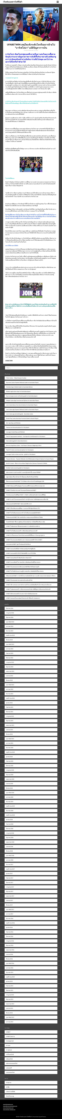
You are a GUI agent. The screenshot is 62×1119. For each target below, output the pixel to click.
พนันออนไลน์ (9, 1059)
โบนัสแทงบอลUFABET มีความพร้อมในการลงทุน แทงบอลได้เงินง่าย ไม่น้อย (24, 517)
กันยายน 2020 (9, 761)
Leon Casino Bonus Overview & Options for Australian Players (22, 405)
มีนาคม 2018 (9, 851)
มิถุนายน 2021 (9, 720)
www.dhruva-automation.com (10, 1106)
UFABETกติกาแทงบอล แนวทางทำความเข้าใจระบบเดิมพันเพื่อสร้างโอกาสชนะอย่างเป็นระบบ (28, 584)
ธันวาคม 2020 (9, 747)
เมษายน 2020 (9, 783)
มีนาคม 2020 (9, 788)
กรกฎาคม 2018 (10, 833)
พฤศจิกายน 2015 (10, 977)
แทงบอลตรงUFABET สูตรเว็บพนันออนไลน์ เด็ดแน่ (18, 544)
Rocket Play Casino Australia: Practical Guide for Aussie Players (22, 418)
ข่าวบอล (8, 1045)
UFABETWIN (9, 360)
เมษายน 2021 (9, 729)
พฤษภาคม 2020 (10, 779)
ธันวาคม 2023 (9, 631)
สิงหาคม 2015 (9, 990)
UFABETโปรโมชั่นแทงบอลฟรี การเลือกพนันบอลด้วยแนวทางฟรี (21, 530)
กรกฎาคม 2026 (10, 613)
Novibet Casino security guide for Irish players (17, 468)
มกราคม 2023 (9, 648)
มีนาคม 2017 (9, 905)
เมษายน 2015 (9, 1008)
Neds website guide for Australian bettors (16, 441)
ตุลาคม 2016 (9, 927)
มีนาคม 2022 (9, 680)
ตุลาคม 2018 (9, 819)
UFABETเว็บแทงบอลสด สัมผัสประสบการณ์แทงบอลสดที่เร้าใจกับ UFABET (24, 539)
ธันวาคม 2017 (9, 864)
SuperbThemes (42, 1116)
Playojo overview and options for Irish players (17, 427)
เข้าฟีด (7, 1087)
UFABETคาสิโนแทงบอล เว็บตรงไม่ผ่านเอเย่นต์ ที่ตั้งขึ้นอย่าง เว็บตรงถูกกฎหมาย (25, 535)
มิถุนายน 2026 (9, 617)
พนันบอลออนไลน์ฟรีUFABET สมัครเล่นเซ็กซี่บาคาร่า (19, 504)
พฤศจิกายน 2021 (10, 698)
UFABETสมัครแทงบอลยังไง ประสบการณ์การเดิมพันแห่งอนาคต (21, 593)
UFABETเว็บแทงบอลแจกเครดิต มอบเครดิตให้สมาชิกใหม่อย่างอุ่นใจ (22, 566)
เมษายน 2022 (9, 675)
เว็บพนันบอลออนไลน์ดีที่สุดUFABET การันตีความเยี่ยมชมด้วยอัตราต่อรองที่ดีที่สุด (26, 495)
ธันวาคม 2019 (9, 801)
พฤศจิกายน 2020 (10, 752)
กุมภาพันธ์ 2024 (10, 622)
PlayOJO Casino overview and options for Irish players (20, 450)
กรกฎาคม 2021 (10, 716)
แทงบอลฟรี (9, 1068)
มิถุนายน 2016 (9, 945)
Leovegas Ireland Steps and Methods (15, 432)
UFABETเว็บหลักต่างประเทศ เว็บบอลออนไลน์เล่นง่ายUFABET (21, 490)
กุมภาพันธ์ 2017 (10, 909)
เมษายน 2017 (9, 900)
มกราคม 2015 (9, 1021)
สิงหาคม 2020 (9, 765)
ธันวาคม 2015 (9, 972)
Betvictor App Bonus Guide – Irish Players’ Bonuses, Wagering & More (23, 445)
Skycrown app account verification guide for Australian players (22, 396)
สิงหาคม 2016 (9, 936)
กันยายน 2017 (9, 878)
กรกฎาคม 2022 (10, 662)
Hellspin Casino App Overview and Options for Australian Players (22, 400)
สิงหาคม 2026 (9, 608)
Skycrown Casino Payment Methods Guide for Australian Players (22, 382)
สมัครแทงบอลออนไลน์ (11, 1063)
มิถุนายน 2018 (9, 837)
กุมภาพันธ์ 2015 (10, 1017)
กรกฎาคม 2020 (10, 770)
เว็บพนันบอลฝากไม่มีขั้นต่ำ (12, 2)
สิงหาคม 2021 (9, 711)
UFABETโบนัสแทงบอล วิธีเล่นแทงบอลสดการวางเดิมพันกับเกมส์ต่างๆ (23, 526)
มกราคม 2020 (9, 797)
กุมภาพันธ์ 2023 (10, 644)
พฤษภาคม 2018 (10, 842)
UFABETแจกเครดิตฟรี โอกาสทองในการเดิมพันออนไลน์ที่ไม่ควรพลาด (23, 562)
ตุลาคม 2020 (9, 756)
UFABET (8, 1032)
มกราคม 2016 (9, 968)
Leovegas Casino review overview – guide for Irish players (20, 454)
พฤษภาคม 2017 (10, 896)
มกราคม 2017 (9, 914)
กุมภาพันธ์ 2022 (10, 684)
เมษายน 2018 (9, 846)
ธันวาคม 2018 (9, 810)
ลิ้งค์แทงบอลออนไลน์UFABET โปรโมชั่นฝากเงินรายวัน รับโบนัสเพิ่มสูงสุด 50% (25, 481)
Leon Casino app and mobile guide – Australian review (19, 414)
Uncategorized (10, 1041)
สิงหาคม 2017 (9, 882)
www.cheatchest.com (8, 1107)
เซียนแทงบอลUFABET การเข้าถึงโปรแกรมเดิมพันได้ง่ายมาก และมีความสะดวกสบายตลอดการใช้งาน (30, 575)
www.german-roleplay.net (9, 1109)
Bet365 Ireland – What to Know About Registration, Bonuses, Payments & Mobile (26, 463)
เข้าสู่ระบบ (8, 1082)
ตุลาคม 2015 (9, 981)
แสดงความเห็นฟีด (10, 1091)
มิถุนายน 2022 (9, 666)
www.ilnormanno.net (8, 1104)
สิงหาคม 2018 (9, 828)
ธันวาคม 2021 (9, 693)
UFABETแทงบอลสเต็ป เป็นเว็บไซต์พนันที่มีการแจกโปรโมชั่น (21, 553)
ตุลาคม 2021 (9, 702)
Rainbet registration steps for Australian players (18, 391)
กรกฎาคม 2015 (10, 994)
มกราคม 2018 (9, 860)
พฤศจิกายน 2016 (10, 923)
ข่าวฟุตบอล (9, 1050)
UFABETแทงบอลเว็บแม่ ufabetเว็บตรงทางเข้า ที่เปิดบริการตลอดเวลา (23, 598)
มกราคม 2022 (9, 689)
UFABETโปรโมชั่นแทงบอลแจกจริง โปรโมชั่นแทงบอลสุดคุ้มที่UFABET (23, 512)
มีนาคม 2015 (9, 1012)
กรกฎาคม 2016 (10, 941)
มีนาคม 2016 (9, 959)
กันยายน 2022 (9, 653)
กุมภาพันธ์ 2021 (10, 738)
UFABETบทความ (10, 1036)
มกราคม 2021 (9, 743)
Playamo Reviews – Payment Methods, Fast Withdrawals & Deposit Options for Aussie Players (30, 459)
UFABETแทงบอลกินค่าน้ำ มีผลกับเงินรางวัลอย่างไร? (18, 557)
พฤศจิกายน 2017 (10, 869)
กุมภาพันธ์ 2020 (10, 792)
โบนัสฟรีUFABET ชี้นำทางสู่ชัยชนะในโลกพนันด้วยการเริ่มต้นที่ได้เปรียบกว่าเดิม (25, 521)
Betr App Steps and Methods (13, 423)
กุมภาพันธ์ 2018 (10, 855)
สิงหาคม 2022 (9, 657)
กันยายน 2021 (9, 707)
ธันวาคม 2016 (9, 918)
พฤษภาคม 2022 (10, 671)
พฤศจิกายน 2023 (10, 635)
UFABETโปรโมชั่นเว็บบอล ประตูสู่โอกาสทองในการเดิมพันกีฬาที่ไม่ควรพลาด (24, 571)
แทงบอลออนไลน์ (10, 1072)
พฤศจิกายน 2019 (10, 806)
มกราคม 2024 (9, 626)
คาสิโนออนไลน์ (10, 1054)
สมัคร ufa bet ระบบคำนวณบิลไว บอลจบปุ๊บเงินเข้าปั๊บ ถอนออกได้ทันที (23, 472)
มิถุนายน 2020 (9, 774)
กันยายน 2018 (9, 824)
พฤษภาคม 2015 (10, 1003)
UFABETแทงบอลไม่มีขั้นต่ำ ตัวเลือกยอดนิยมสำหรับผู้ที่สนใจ (20, 548)
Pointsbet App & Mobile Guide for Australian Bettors (19, 387)
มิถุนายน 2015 (9, 999)
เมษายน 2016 (9, 954)
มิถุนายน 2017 (9, 891)
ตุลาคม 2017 (9, 873)
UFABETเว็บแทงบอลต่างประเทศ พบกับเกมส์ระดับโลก (19, 580)
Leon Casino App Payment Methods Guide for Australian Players (22, 409)
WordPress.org (10, 1096)
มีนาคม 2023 (9, 639)
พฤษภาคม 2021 (10, 725)
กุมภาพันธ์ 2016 (10, 963)
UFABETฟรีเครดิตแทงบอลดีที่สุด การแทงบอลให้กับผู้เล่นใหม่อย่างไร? (23, 508)
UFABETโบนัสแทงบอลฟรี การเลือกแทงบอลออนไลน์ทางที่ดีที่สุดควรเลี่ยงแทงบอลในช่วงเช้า (28, 589)
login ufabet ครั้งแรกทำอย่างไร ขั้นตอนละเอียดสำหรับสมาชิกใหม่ (22, 476)
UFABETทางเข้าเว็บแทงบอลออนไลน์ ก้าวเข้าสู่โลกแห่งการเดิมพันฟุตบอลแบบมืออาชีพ (27, 499)
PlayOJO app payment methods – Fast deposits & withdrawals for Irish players (25, 436)
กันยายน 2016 (9, 932)
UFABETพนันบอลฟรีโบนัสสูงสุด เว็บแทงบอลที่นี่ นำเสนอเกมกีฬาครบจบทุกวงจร (25, 486)
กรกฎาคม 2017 (10, 887)
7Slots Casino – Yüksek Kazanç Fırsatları (16, 378)
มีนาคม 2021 (9, 734)
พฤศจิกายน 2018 (10, 815)
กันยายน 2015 (9, 985)
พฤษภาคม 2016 (10, 950)
